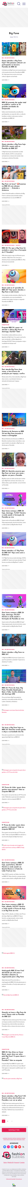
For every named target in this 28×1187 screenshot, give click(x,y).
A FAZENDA (5, 1138)
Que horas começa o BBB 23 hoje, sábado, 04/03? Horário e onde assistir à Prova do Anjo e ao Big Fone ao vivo (13, 907)
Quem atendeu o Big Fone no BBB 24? (13, 653)
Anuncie (16, 1162)
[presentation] (14, 49)
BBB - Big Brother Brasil (8, 58)
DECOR (14, 1139)
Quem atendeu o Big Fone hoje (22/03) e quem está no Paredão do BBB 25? (14, 146)
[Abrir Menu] (23, 4)
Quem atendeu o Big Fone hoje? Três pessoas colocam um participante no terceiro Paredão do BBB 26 (14, 63)
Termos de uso (19, 1179)
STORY (23, 1139)
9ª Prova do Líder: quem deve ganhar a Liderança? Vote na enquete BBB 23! (13, 827)
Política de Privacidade (10, 1179)
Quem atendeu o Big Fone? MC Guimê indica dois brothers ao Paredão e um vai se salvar (14, 1098)
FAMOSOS (19, 1138)
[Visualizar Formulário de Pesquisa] (19, 4)
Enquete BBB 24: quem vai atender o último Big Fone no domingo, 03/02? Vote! (13, 329)
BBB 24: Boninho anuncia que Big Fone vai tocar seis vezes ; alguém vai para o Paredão (13, 473)
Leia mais (5, 80)
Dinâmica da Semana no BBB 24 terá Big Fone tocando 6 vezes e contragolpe (13, 433)
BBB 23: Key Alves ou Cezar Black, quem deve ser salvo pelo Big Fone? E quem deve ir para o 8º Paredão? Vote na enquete (14, 1056)
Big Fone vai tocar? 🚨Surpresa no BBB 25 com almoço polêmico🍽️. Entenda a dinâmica (14, 187)
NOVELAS (23, 1138)
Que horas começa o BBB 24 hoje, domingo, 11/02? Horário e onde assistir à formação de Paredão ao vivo (14, 514)
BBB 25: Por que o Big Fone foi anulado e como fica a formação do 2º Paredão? (14, 250)
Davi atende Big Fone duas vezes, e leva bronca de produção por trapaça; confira (13, 371)
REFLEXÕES (19, 1139)
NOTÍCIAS (14, 1138)
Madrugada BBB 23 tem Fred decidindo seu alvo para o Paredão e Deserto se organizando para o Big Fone (13, 973)
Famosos (18, 245)
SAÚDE (11, 1139)
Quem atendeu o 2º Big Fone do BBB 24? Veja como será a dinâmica (13, 552)
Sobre (5, 1162)
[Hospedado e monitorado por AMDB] (14, 1185)
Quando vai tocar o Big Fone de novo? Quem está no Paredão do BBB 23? (14, 1014)
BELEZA (8, 1139)
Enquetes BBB (5, 324)
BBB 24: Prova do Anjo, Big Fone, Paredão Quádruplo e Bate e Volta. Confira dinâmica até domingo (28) (13, 690)
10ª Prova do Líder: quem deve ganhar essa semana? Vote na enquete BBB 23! (13, 789)
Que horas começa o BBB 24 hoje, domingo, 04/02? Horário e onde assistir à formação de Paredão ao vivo (13, 615)
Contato (22, 1162)
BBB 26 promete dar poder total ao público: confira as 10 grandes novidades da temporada (14, 105)
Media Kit (10, 1162)
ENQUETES (10, 1138)
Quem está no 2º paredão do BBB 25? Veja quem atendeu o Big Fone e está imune (13, 289)
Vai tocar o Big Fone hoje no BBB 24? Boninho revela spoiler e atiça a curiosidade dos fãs (14, 729)
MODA (4, 1139)
